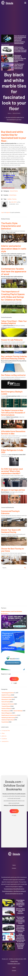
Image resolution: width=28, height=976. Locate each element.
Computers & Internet (8, 704)
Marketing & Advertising (8, 717)
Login (15, 683)
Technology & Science (8, 692)
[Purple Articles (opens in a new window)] (14, 621)
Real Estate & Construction (9, 715)
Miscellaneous (6, 710)
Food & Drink (5, 722)
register (8, 212)
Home (14, 865)
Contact (14, 868)
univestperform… (5, 741)
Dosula (9, 2)
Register (14, 679)
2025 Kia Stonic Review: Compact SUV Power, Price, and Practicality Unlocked (20, 49)
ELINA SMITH (14, 202)
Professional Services (8, 697)
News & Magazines (7, 713)
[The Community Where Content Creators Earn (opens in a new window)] (12, 660)
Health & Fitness (6, 695)
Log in (2, 212)
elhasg (3, 733)
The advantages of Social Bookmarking (14, 888)
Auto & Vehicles (18, 710)
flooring (14, 199)
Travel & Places (6, 706)
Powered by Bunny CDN (14, 963)
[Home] (3, 2)
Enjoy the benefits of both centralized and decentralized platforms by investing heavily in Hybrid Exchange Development (14, 40)
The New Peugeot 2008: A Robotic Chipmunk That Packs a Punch (19, 66)
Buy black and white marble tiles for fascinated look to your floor (13, 136)
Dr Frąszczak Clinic (6, 730)
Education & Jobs (7, 699)
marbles (9, 199)
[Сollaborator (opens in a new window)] (12, 640)
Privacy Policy (14, 961)
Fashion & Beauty (6, 708)
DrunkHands (4, 738)
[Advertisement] (14, 20)
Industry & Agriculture (8, 719)
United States (12, 195)
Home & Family (14, 191)
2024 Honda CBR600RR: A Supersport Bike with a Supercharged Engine (20, 58)
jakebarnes (4, 736)
